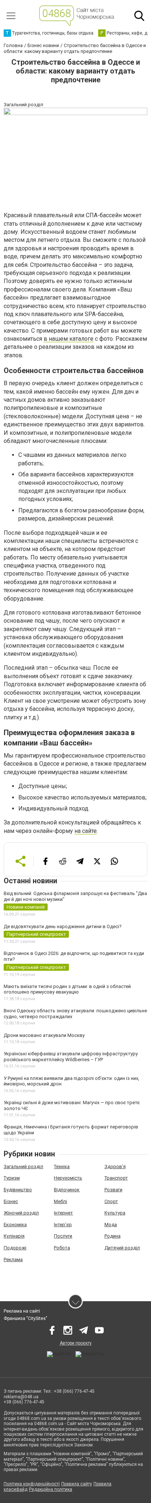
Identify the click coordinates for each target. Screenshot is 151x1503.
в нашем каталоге (68, 338)
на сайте (85, 830)
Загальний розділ (23, 1166)
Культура (114, 1213)
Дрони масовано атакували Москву (44, 1035)
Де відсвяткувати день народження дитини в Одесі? (63, 926)
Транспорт (116, 1178)
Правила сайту (76, 1483)
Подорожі (15, 1247)
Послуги (63, 1236)
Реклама (13, 1259)
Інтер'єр (63, 1224)
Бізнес (11, 1201)
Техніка (62, 1166)
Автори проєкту (76, 1343)
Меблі (60, 1201)
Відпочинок (67, 1189)
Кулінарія (14, 1236)
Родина (112, 1236)
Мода (110, 1224)
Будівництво (18, 1189)
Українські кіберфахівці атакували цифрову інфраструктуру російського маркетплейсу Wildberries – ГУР (71, 1056)
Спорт (111, 1201)
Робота (62, 1247)
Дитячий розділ (122, 1247)
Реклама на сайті (22, 1311)
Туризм (12, 1178)
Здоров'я (115, 1166)
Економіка (15, 1224)
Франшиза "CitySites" (25, 1318)
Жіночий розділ (21, 1213)
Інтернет (63, 1213)
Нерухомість (68, 1178)
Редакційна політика (50, 1489)
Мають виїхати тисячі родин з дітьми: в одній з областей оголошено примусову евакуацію (67, 989)
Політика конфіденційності (32, 1483)
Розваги (113, 1189)
